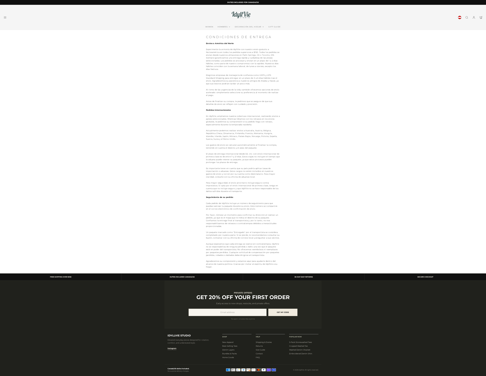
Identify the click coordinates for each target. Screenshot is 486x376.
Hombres (223, 27)
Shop (224, 337)
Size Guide (260, 350)
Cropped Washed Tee (298, 346)
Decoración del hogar (248, 27)
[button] (5, 17)
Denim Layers (228, 350)
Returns (259, 346)
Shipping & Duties (264, 342)
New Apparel (228, 342)
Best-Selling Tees (229, 346)
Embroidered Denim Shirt (300, 353)
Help (258, 337)
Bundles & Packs (229, 353)
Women (209, 27)
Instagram (172, 348)
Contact (259, 353)
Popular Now (295, 337)
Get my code (283, 312)
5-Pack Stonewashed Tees (300, 342)
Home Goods (228, 357)
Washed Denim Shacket (299, 350)
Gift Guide (274, 27)
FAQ (258, 357)
